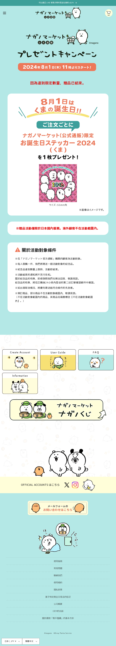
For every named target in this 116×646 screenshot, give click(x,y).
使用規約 (58, 582)
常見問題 (58, 568)
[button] (4, 13)
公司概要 (58, 603)
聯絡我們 (58, 575)
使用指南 (58, 561)
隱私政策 (58, 589)
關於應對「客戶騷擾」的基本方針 (58, 618)
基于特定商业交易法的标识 (58, 596)
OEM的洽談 (58, 611)
